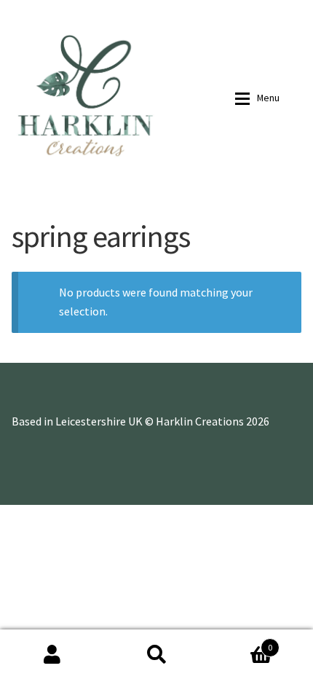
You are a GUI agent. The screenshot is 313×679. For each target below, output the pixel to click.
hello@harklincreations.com (198, 11)
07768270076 (104, 11)
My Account (52, 654)
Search (156, 654)
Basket (241, 642)
